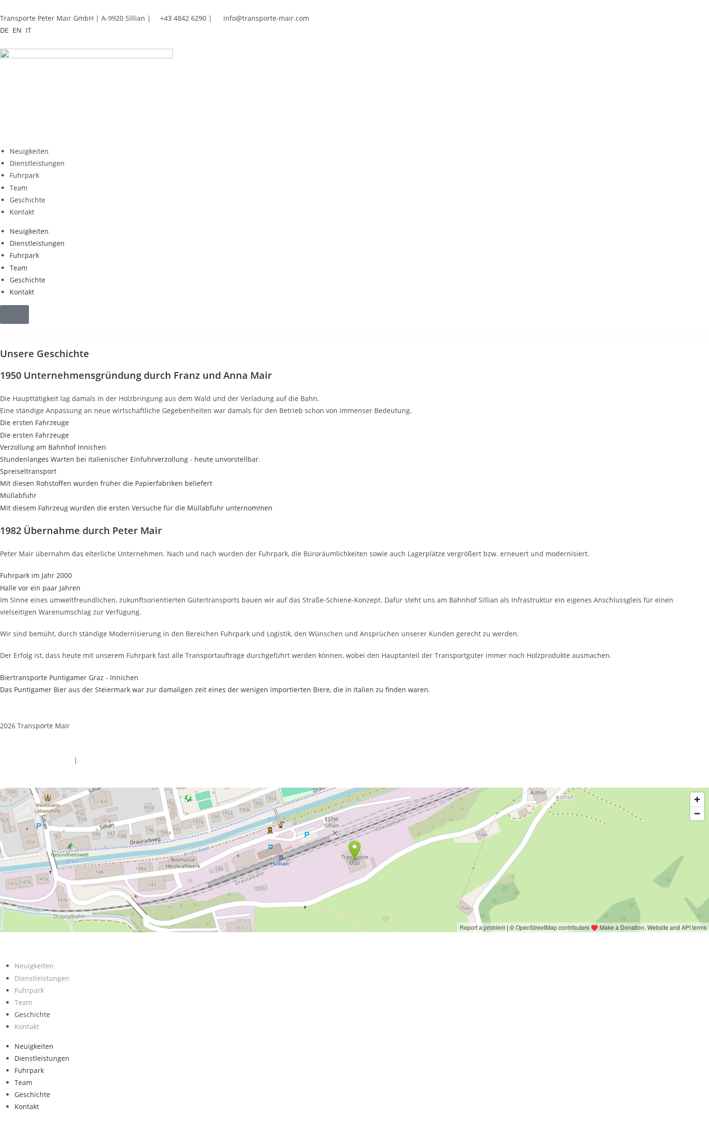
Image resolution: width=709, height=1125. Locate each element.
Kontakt (22, 211)
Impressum (98, 759)
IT (28, 30)
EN (17, 30)
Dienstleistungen (37, 163)
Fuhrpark (24, 175)
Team (18, 187)
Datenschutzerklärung (36, 759)
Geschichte (27, 199)
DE (4, 30)
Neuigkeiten (29, 151)
